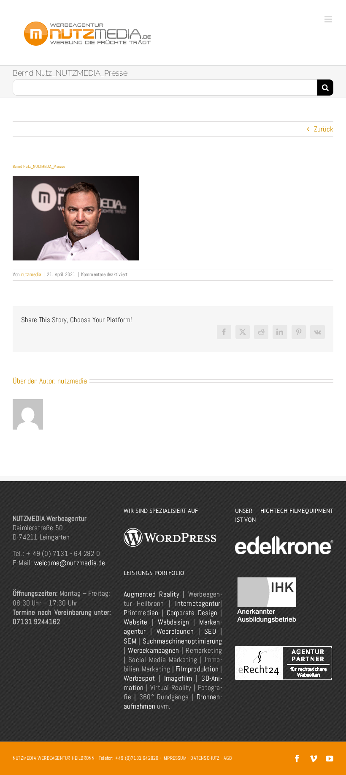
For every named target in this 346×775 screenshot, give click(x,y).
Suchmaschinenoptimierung (182, 641)
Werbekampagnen (153, 650)
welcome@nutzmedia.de (69, 562)
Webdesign (173, 622)
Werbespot (139, 678)
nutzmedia (31, 274)
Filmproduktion (197, 669)
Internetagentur (197, 603)
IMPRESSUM (174, 758)
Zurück (323, 129)
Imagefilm (178, 678)
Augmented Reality (151, 594)
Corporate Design (192, 612)
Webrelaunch (175, 631)
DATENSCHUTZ (204, 758)
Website (135, 622)
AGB (228, 758)
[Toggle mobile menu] (328, 19)
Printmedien (141, 612)
